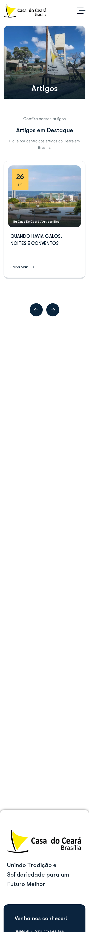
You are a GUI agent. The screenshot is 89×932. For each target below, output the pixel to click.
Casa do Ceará (28, 221)
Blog (56, 221)
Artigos (47, 221)
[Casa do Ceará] (25, 11)
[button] (36, 309)
